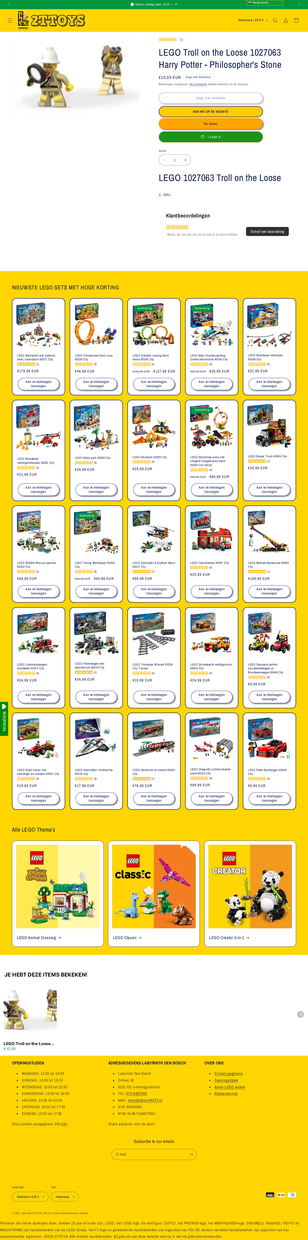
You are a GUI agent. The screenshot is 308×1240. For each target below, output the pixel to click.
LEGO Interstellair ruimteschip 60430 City (94, 772)
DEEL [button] (167, 194)
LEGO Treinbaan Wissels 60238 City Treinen (153, 666)
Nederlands (260, 2)
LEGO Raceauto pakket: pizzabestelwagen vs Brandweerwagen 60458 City (265, 668)
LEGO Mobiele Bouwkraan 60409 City (268, 565)
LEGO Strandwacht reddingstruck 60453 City (211, 666)
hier (64, 1124)
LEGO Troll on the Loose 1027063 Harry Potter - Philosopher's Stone (27, 1044)
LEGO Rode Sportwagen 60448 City (267, 772)
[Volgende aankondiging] (299, 4)
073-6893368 (136, 1093)
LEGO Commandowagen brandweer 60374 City (32, 666)
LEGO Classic (125, 937)
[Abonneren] (191, 1154)
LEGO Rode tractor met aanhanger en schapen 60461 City (38, 772)
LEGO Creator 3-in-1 (226, 937)
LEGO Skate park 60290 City (93, 458)
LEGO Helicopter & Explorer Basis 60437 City (154, 565)
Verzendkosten (198, 84)
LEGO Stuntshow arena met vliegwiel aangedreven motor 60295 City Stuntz (208, 461)
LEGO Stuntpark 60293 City (150, 457)
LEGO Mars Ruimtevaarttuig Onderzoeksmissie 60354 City (209, 357)
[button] (10, 20)
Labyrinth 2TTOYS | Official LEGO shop (43, 1213)
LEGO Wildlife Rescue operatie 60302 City (36, 565)
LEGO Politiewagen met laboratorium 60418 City (90, 665)
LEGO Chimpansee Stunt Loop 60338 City (94, 357)
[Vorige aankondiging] (9, 4)
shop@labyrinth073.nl (145, 1100)
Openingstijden (226, 1080)
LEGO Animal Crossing (36, 937)
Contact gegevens (228, 1073)
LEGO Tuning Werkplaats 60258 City (95, 565)
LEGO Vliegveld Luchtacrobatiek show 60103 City (210, 772)
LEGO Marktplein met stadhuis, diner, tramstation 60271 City (36, 357)
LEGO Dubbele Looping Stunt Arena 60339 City (151, 357)
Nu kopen (211, 123)
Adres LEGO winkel (229, 1086)
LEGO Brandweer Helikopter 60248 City (265, 357)
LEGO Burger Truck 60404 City (267, 456)
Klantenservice (226, 1093)
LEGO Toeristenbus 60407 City (209, 563)
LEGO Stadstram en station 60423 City (154, 772)
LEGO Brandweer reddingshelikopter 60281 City (35, 461)
